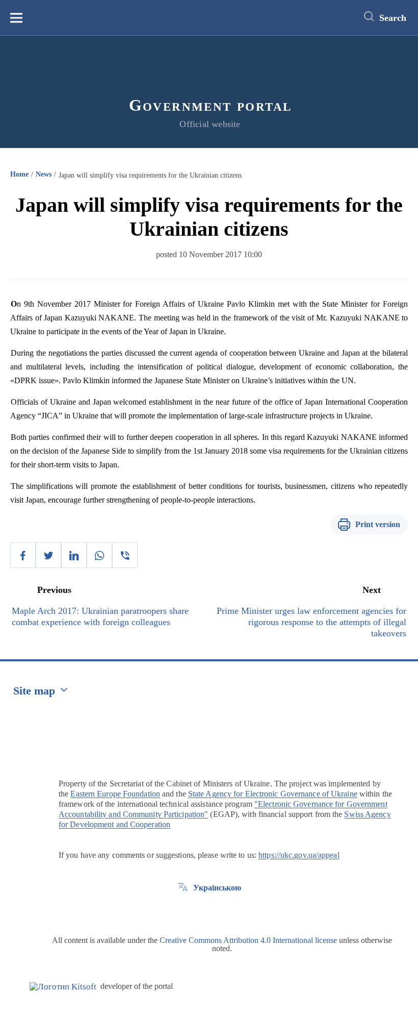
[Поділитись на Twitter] (48, 555)
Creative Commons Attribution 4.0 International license (248, 940)
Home (19, 174)
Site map (34, 690)
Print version (377, 524)
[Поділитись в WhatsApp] (99, 555)
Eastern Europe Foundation (115, 793)
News (43, 174)
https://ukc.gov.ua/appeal (298, 855)
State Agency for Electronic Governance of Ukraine (272, 793)
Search (392, 18)
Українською (217, 887)
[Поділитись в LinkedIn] (74, 555)
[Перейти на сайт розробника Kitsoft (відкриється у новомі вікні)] (62, 986)
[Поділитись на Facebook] (23, 555)
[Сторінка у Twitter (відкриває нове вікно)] (183, 911)
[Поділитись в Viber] (125, 555)
